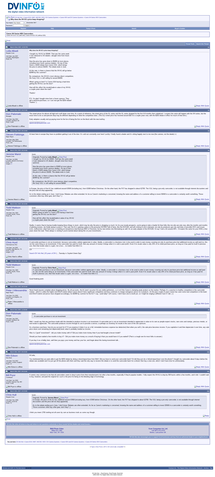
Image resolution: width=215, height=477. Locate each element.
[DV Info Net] (26, 12)
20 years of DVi (50, 253)
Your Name (9, 23)
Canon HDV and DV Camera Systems (71, 17)
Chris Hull (11, 395)
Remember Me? (31, 22)
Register (23, 28)
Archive (206, 468)
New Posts (99, 447)
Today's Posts (90, 28)
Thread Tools (190, 44)
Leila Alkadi (12, 51)
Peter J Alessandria (16, 290)
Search (134, 28)
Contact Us (172, 468)
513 (12, 252)
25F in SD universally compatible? (114, 447)
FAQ (52, 28)
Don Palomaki (13, 114)
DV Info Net (18, 17)
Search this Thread (202, 44)
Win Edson (12, 355)
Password (9, 25)
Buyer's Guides (180, 28)
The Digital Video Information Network (189, 468)
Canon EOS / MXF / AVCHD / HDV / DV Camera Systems (41, 17)
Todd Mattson (13, 207)
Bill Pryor (10, 375)
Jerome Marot (13, 154)
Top (211, 468)
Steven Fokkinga (15, 134)
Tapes (93, 447)
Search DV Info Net (36, 253)
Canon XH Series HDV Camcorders (95, 17)
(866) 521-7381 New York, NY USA (57, 430)
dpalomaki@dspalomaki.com (39, 123)
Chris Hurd (11, 242)
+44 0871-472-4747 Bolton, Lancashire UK (158, 430)
